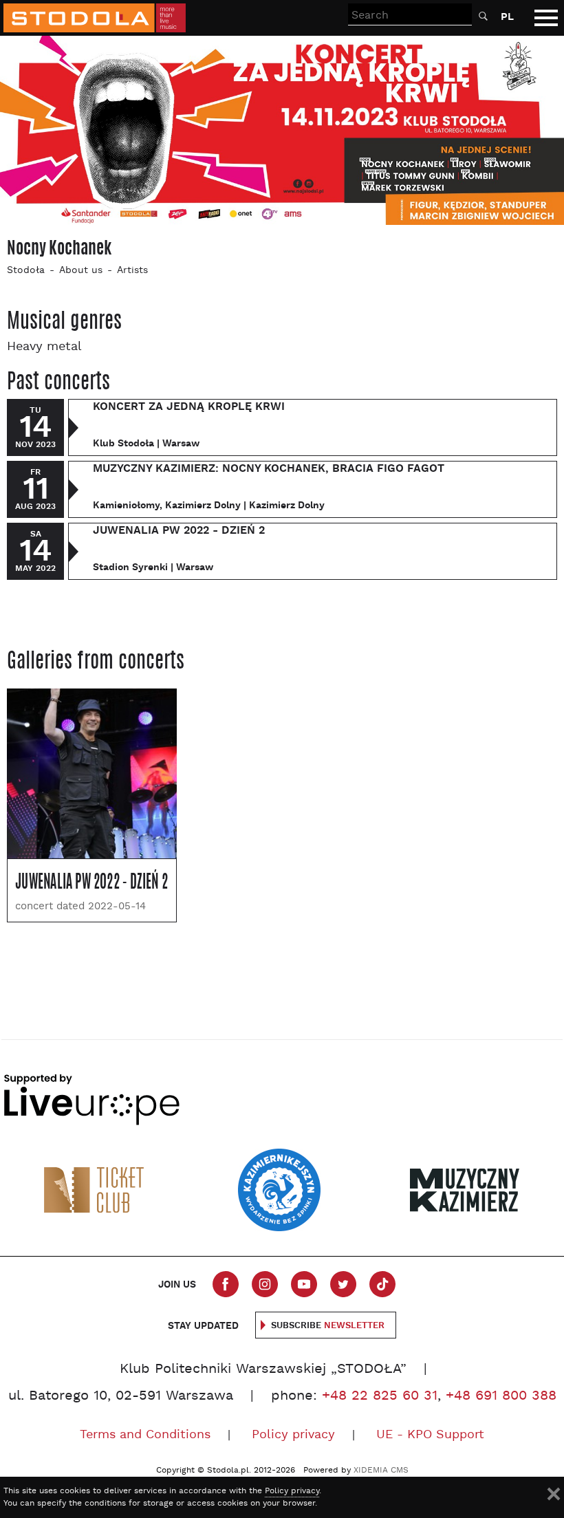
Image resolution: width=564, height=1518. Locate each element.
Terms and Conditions (145, 1435)
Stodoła (26, 270)
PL (507, 16)
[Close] (554, 1494)
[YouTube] (304, 1284)
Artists (132, 270)
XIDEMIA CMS (381, 1470)
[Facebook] (226, 1284)
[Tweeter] (343, 1284)
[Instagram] (265, 1284)
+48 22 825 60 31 (379, 1396)
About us (80, 270)
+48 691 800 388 (501, 1396)
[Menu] (546, 17)
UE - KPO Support (430, 1435)
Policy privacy (293, 1435)
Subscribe (327, 1326)
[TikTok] (382, 1284)
